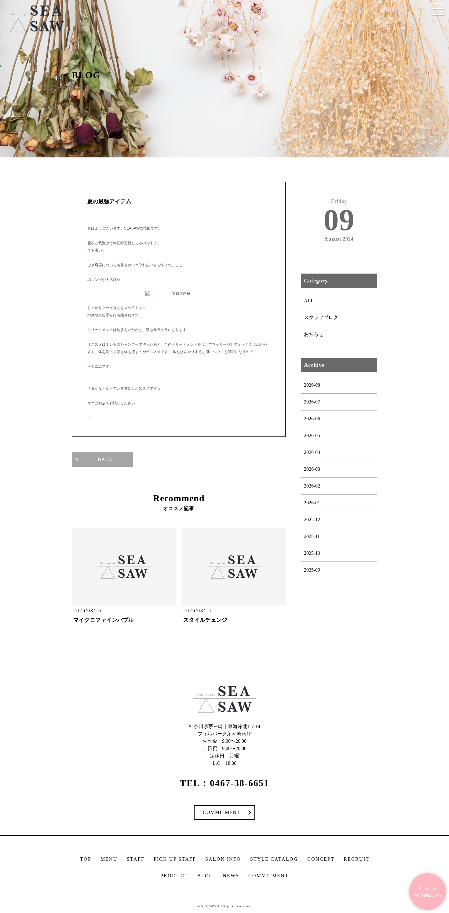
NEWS (231, 875)
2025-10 (312, 553)
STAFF (135, 859)
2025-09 (312, 569)
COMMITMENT (221, 812)
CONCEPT (320, 859)
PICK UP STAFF (175, 859)
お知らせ (313, 334)
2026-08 (312, 385)
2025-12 (312, 519)
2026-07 (312, 401)
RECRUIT (356, 859)
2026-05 (312, 435)
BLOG (205, 875)
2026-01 (312, 502)
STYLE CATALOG (274, 859)
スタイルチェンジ (205, 620)
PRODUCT (174, 875)
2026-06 (312, 418)
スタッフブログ (321, 317)
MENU (109, 859)
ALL (309, 300)
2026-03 (312, 469)
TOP (85, 859)
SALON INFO (223, 859)
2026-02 (312, 485)
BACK (105, 459)
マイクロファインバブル (103, 620)
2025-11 (312, 536)
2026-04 (312, 452)
